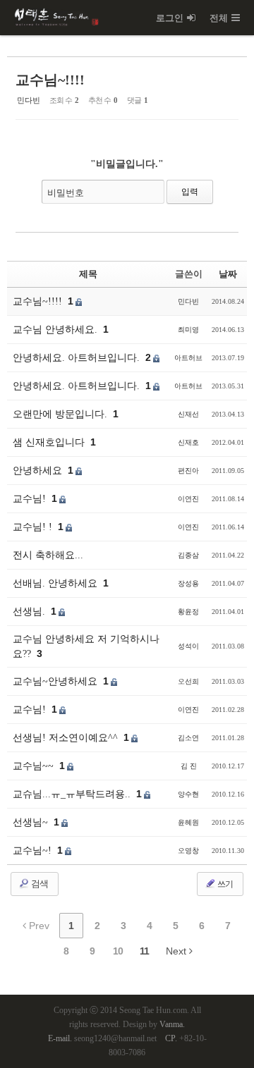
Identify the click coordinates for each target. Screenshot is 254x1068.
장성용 (188, 583)
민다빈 (28, 100)
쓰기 (224, 884)
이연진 (188, 499)
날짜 (228, 274)
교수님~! (33, 850)
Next (177, 951)
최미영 (188, 329)
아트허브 (188, 358)
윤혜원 (188, 822)
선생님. (30, 611)
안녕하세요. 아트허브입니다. (78, 357)
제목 (88, 274)
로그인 (169, 18)
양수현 (188, 794)
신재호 (188, 442)
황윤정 (188, 611)
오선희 (188, 681)
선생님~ (32, 822)
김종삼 (188, 555)
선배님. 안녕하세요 (56, 583)
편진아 (188, 470)
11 (144, 951)
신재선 (188, 414)
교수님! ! (34, 527)
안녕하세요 (39, 470)
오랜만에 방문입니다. (61, 414)
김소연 (188, 738)
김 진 (189, 766)
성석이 (188, 646)
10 (118, 951)
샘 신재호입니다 (50, 442)
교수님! (31, 498)
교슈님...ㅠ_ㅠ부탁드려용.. (73, 794)
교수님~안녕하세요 (56, 681)
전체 (219, 18)
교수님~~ (34, 766)
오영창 (188, 850)
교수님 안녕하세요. (56, 329)
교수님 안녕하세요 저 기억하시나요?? (86, 646)
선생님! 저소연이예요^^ (67, 737)
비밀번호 (65, 193)
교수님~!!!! (50, 79)
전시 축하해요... (48, 555)
